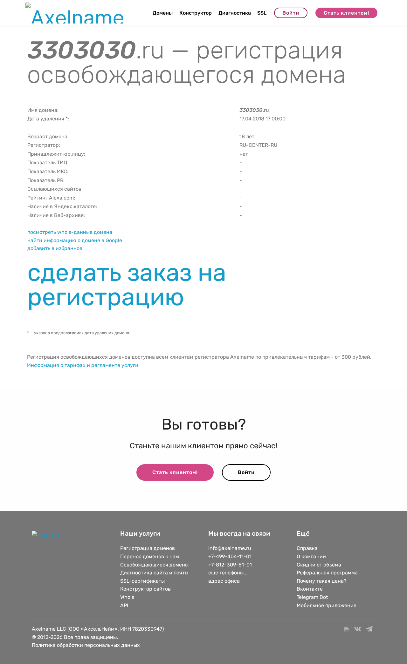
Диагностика (234, 13)
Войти (290, 13)
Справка (307, 548)
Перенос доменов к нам (149, 556)
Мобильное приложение (326, 605)
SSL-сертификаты (143, 581)
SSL (261, 13)
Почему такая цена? (322, 581)
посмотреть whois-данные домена (69, 232)
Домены (163, 13)
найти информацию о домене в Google (74, 240)
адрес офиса (224, 581)
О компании (311, 556)
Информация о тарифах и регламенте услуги (82, 365)
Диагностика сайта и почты (154, 573)
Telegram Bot (312, 597)
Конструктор (195, 13)
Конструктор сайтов (145, 589)
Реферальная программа (327, 573)
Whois (127, 597)
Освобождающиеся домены (154, 565)
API (124, 605)
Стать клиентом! (346, 13)
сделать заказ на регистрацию (126, 284)
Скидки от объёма (319, 565)
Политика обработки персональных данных (86, 645)
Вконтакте (310, 589)
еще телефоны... (227, 573)
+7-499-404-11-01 (230, 556)
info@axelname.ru (229, 548)
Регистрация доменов (147, 548)
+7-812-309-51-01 (230, 565)
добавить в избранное (54, 248)
